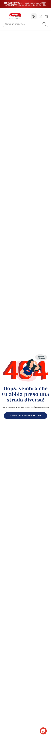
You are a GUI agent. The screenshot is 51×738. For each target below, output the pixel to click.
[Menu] (5, 16)
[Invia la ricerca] (44, 24)
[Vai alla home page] (19, 16)
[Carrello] (46, 16)
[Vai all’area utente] (40, 16)
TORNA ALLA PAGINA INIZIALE (25, 415)
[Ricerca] (38, 16)
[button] (43, 730)
